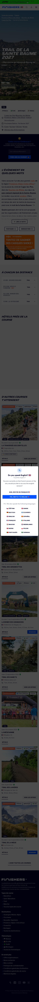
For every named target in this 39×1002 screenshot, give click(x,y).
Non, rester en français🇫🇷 (19, 492)
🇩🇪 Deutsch (11, 512)
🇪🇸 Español (25, 516)
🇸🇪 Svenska (25, 532)
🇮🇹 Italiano (25, 520)
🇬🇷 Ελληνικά (25, 512)
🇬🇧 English (11, 516)
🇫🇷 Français (11, 520)
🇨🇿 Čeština (11, 508)
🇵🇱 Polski (24, 528)
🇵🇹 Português (12, 532)
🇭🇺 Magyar (11, 524)
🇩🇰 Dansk (24, 508)
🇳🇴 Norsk (10, 528)
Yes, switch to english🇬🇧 (19, 497)
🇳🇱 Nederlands (26, 524)
